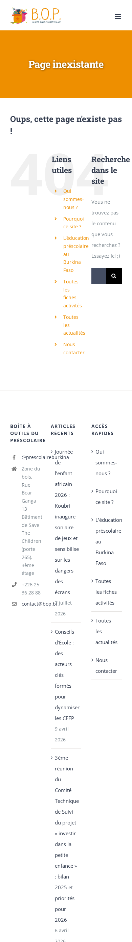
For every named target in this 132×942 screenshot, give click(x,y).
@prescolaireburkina (31, 457)
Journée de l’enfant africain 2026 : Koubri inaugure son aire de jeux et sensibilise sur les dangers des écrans (66, 521)
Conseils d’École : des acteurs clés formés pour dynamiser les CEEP (66, 674)
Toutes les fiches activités (106, 592)
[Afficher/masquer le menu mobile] (118, 16)
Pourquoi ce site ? (106, 496)
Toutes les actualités (106, 631)
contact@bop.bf (31, 604)
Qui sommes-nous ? (73, 199)
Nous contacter (106, 665)
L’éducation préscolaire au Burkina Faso (106, 541)
